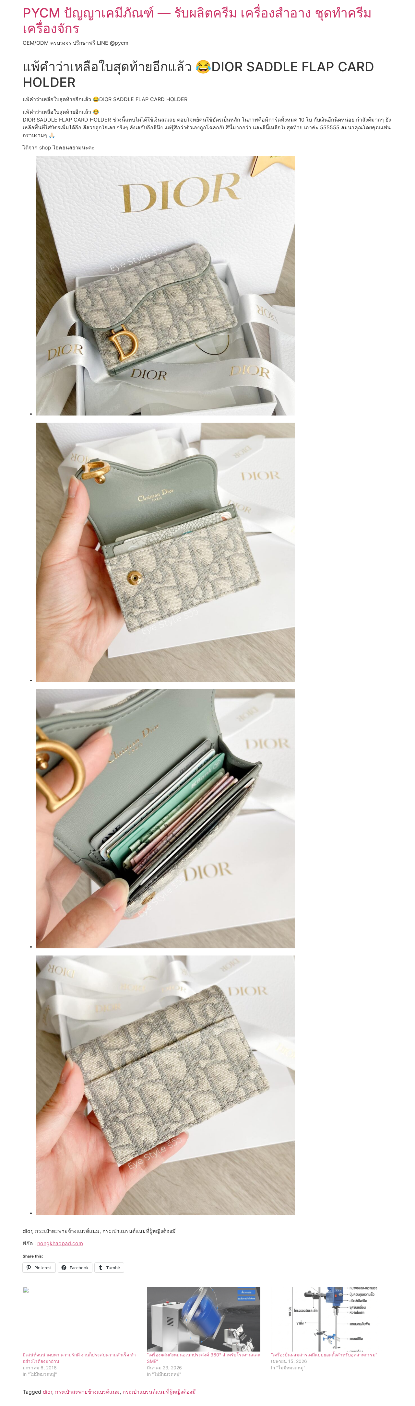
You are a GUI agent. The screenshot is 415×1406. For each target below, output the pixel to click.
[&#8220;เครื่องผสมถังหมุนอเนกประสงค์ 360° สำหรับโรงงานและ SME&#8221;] (206, 1319)
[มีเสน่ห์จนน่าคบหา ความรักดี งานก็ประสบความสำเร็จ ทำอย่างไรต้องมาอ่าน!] (81, 1319)
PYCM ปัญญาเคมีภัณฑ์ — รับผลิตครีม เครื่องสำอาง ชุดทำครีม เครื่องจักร (197, 20)
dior (47, 1391)
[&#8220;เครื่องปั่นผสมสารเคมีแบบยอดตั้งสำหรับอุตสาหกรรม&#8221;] (330, 1319)
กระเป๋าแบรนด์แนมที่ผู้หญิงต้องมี (159, 1391)
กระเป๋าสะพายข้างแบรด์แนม (87, 1391)
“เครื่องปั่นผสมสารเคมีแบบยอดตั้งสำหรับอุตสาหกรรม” (324, 1354)
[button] (165, 286)
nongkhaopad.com (60, 1243)
